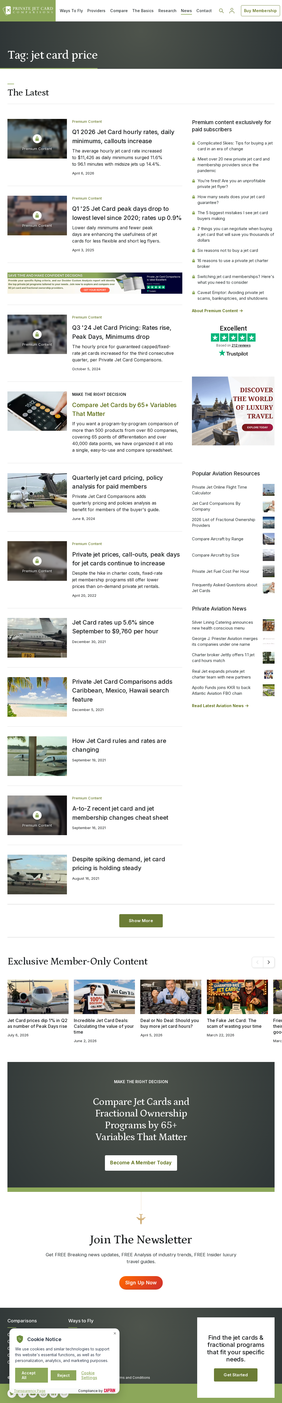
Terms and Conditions (132, 1377)
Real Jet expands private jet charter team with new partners (221, 674)
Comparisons (22, 1320)
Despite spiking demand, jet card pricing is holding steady (118, 863)
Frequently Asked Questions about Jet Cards (224, 587)
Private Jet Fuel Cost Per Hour (220, 571)
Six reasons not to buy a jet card (227, 250)
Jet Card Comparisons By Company (216, 506)
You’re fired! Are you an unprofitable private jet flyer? (231, 183)
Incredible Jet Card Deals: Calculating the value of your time (104, 1026)
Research (167, 10)
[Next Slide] (268, 962)
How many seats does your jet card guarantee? (231, 199)
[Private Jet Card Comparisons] (28, 10)
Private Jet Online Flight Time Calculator (219, 489)
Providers (96, 10)
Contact (204, 10)
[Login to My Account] (232, 10)
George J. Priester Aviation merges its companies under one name (225, 641)
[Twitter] (11, 1393)
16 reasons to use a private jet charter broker (232, 263)
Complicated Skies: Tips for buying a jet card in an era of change (235, 145)
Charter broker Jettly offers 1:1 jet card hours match (223, 657)
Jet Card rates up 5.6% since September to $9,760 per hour (115, 627)
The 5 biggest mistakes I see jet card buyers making (232, 215)
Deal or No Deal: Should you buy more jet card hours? (169, 1023)
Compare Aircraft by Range (217, 538)
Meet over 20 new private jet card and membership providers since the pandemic (233, 164)
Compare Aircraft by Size (215, 555)
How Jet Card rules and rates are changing (119, 745)
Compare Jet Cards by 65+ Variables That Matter (124, 409)
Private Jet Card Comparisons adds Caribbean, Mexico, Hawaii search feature (122, 690)
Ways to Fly (81, 1320)
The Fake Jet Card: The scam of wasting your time (234, 1023)
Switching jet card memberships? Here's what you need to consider (235, 279)
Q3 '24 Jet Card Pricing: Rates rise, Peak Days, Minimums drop (122, 332)
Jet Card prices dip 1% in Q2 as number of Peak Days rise (37, 1023)
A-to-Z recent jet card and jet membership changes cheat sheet (120, 813)
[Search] (221, 10)
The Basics (143, 10)
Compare (119, 10)
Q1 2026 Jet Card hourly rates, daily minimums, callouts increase (123, 136)
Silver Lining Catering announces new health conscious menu (222, 625)
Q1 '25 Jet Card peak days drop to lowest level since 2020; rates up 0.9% (127, 213)
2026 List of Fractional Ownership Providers (223, 522)
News (186, 10)
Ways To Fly (71, 10)
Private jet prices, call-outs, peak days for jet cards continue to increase (126, 559)
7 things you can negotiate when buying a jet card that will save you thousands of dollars (235, 234)
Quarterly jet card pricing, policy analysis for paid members (117, 482)
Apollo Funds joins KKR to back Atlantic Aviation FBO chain (221, 690)
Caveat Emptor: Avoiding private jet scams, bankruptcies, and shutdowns (232, 295)
